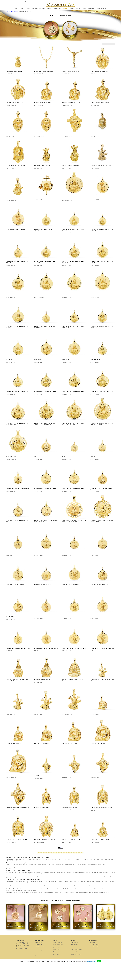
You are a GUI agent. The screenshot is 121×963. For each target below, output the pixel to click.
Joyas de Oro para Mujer (58, 942)
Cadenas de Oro (56, 954)
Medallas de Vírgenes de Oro (60, 924)
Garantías (37, 952)
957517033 (19, 1)
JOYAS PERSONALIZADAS (88, 8)
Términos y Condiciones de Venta (97, 948)
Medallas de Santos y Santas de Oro (38, 925)
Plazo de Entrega (38, 950)
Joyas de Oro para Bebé (58, 947)
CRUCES (71, 8)
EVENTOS (78, 8)
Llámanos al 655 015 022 (22, 943)
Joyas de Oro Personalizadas (77, 951)
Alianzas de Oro (56, 949)
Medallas (16, 11)
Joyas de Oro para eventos (76, 949)
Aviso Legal (92, 942)
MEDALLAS (64, 8)
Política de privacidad (94, 944)
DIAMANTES (41, 8)
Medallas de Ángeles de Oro (15, 924)
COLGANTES (57, 8)
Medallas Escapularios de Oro (105, 924)
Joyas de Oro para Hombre (58, 944)
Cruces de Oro (74, 947)
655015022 (29, 1)
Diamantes (55, 951)
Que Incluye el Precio (39, 946)
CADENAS (49, 8)
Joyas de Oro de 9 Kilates (76, 954)
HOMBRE (22, 8)
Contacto (37, 954)
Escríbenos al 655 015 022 (23, 945)
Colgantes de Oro (74, 942)
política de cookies (91, 961)
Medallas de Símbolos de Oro (83, 924)
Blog (36, 955)
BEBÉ (28, 8)
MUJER (16, 8)
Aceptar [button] (98, 961)
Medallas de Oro (74, 944)
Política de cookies (94, 946)
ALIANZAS (34, 8)
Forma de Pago (38, 948)
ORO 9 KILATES (100, 8)
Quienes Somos (38, 942)
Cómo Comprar (38, 944)
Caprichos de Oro (9, 11)
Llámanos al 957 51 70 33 (22, 942)
